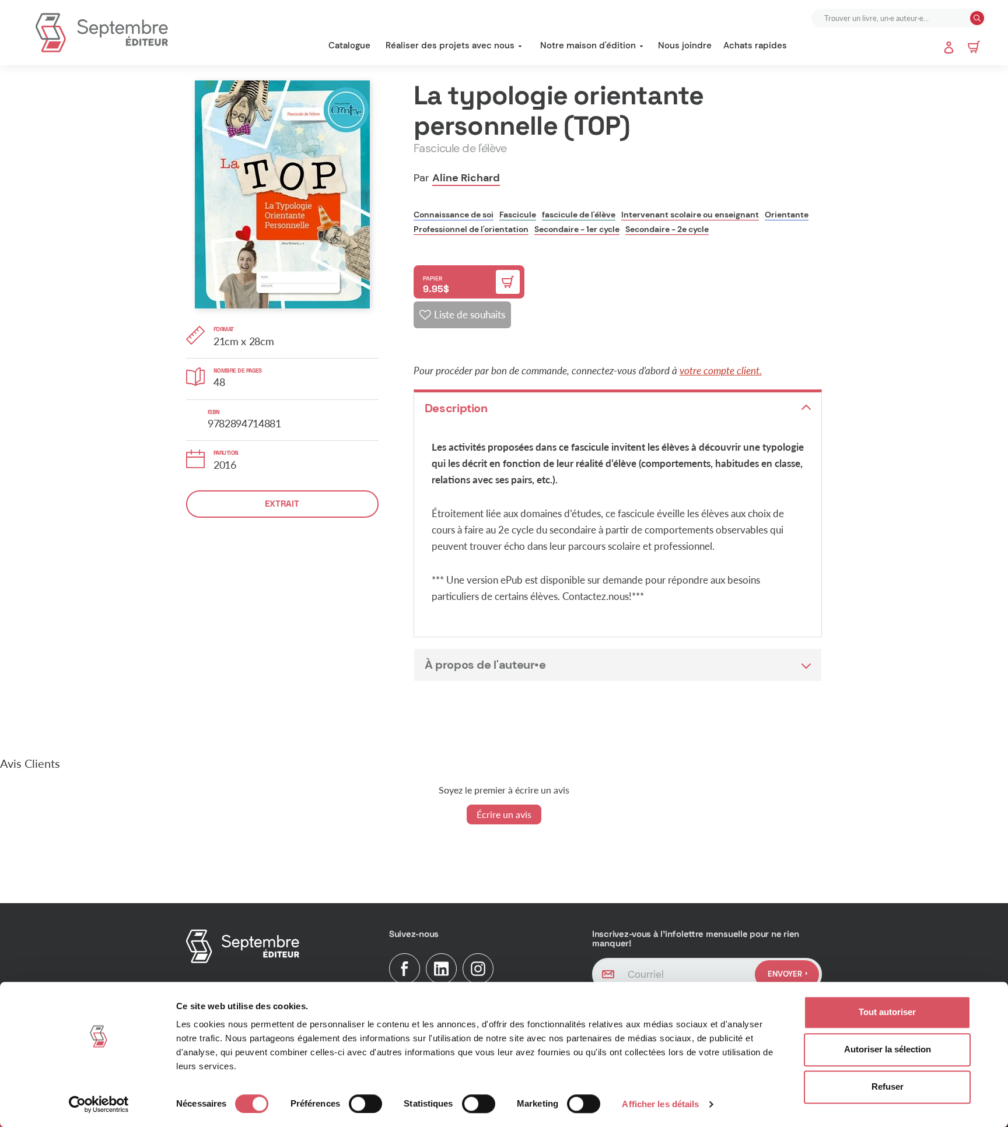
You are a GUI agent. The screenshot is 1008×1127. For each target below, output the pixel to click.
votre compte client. (721, 370)
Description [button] (456, 408)
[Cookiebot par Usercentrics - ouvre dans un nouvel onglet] (99, 1104)
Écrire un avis (504, 814)
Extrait (282, 503)
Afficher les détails (660, 1104)
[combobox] (892, 18)
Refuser (888, 1086)
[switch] (365, 1103)
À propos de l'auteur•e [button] (485, 664)
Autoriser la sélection (887, 1049)
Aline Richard (466, 178)
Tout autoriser (887, 1012)
